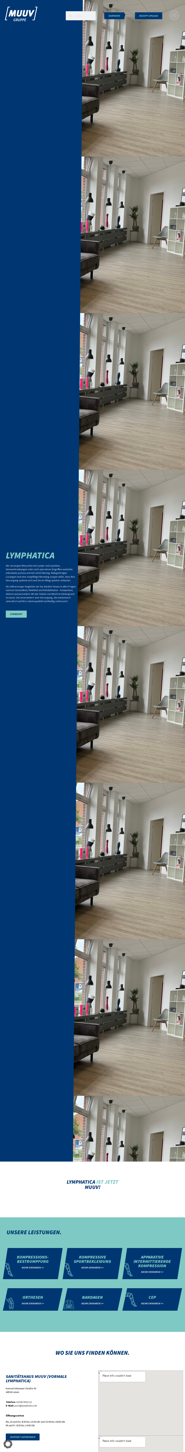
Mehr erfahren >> (33, 1267)
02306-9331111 (24, 1402)
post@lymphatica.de (25, 1405)
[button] (8, 1444)
